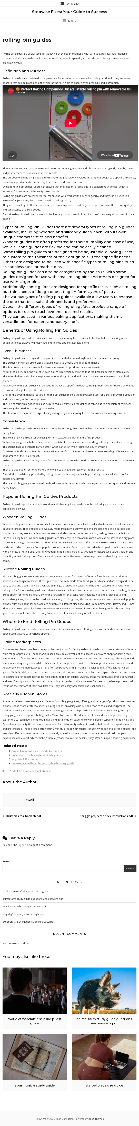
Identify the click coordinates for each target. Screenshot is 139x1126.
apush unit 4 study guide (35, 1085)
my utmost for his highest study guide (36, 755)
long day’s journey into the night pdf (23, 914)
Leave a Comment (32, 771)
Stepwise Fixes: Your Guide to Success (69, 11)
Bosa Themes (96, 1118)
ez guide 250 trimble (25, 759)
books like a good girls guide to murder (37, 751)
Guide (49, 771)
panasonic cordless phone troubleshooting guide (43, 763)
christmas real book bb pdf (23, 816)
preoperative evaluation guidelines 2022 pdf (28, 921)
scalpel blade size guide (104, 1085)
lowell (29, 800)
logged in (23, 844)
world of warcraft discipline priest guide (26, 891)
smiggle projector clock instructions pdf (106, 816)
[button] (69, 20)
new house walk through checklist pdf (24, 906)
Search (7, 861)
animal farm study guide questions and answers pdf (33, 898)
